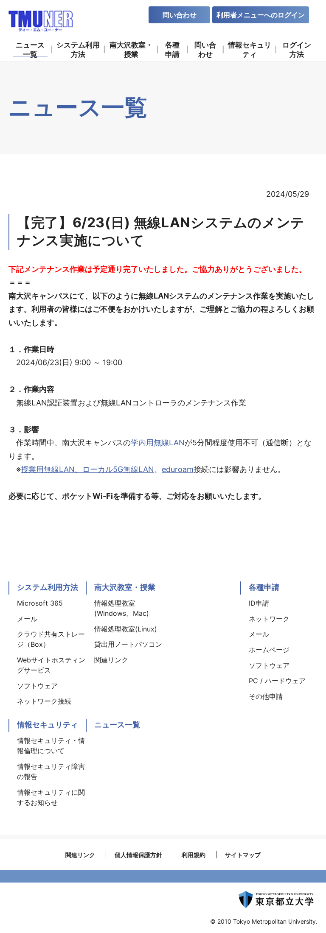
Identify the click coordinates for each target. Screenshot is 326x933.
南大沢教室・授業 (124, 587)
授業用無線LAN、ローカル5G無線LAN (87, 469)
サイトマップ (243, 854)
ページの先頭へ (309, 577)
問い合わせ (180, 15)
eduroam (178, 469)
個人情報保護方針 (138, 854)
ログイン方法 (296, 49)
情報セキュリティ (47, 724)
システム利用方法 (47, 587)
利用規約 (193, 854)
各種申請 (264, 587)
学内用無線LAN (158, 442)
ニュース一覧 (117, 724)
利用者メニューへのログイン (260, 15)
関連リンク (80, 854)
